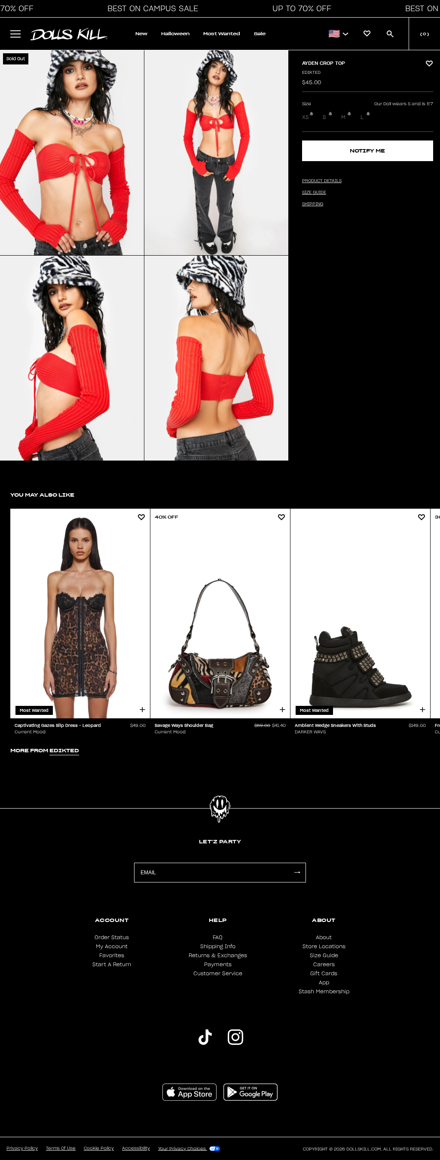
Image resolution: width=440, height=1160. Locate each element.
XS (305, 117)
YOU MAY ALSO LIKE (42, 494)
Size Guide (324, 955)
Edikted (311, 72)
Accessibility (136, 1148)
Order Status (112, 937)
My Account (112, 946)
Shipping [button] (312, 204)
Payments (218, 964)
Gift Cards (323, 973)
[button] (150, 8)
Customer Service (217, 973)
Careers (324, 964)
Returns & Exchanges (218, 955)
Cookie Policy (99, 1148)
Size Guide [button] (314, 192)
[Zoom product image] (72, 152)
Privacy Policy (22, 1148)
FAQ (218, 937)
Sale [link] (260, 34)
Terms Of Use (61, 1148)
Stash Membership (324, 991)
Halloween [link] (175, 34)
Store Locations (323, 946)
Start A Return (111, 964)
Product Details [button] (322, 181)
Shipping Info (217, 946)
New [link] (141, 34)
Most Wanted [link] (221, 34)
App (324, 982)
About (324, 937)
